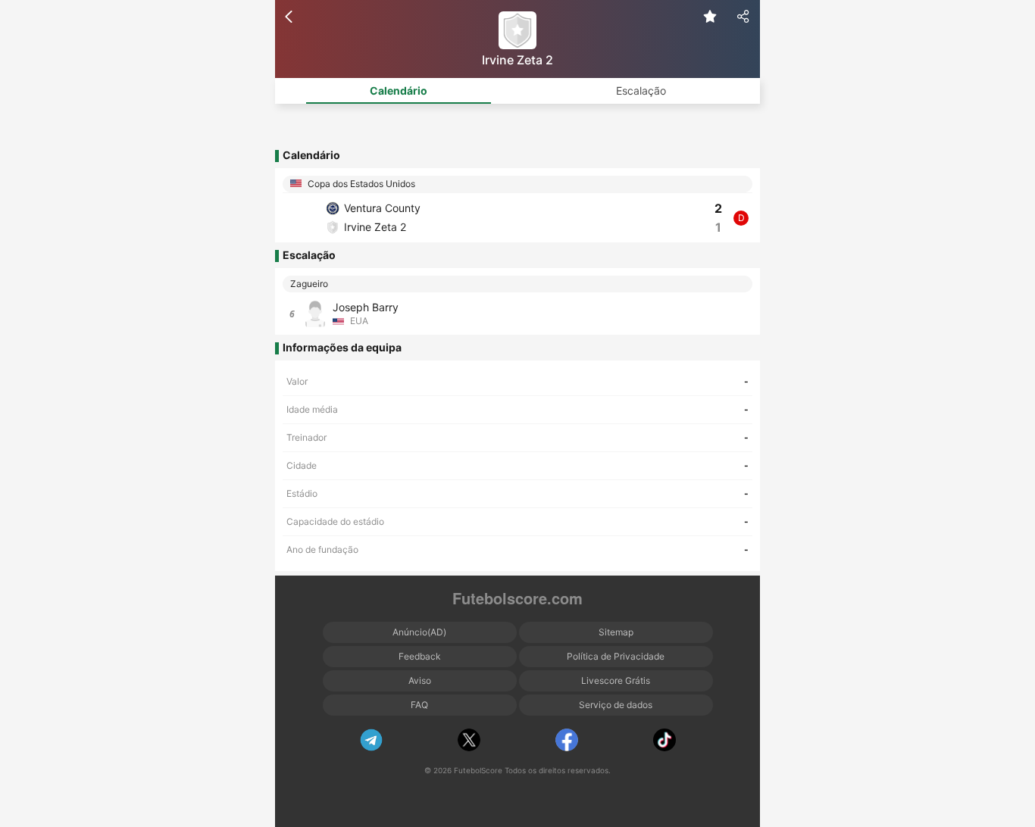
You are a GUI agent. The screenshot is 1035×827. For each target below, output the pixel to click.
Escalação (641, 90)
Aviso (419, 680)
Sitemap (616, 632)
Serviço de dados (615, 704)
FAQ (419, 704)
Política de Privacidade (615, 656)
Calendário (398, 90)
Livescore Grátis (615, 680)
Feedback (420, 656)
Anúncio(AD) (419, 632)
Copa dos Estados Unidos (360, 183)
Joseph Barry (366, 307)
